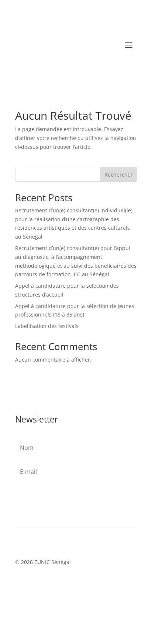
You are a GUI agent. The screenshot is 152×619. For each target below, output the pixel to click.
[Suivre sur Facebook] (53, 583)
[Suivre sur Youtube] (99, 583)
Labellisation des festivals (47, 325)
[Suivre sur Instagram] (84, 583)
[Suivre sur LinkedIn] (68, 583)
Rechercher (118, 174)
